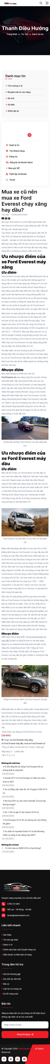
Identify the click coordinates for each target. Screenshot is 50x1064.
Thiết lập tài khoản (17, 174)
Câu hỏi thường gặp (12, 974)
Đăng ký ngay (24, 1034)
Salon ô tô (7, 945)
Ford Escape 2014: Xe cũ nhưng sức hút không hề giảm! (24, 822)
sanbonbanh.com (26, 1048)
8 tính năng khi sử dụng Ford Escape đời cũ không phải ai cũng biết (23, 768)
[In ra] (6, 218)
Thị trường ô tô (15, 86)
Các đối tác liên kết (12, 979)
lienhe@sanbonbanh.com (18, 915)
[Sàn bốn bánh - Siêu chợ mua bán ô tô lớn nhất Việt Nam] (10, 3)
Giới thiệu (7, 935)
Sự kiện (11, 104)
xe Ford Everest (19, 261)
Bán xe (6, 984)
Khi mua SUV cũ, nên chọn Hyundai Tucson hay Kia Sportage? (24, 803)
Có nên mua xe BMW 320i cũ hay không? (23, 848)
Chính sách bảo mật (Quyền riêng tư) (19, 949)
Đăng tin (13, 156)
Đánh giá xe (37, 34)
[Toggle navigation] (47, 3)
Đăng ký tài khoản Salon (21, 162)
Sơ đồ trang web (10, 994)
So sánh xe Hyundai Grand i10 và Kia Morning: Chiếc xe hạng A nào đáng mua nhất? (24, 833)
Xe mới (11, 98)
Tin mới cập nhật (10, 940)
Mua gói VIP (14, 168)
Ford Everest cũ (9, 377)
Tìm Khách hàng (17, 151)
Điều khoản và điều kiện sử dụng (17, 954)
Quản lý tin (14, 145)
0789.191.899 (13, 904)
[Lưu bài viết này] (9, 218)
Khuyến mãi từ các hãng (19, 92)
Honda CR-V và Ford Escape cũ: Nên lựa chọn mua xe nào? (24, 780)
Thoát (12, 180)
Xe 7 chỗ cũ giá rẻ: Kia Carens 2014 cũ (22, 812)
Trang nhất (12, 34)
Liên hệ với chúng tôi (12, 989)
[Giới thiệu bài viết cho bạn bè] (3, 218)
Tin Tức (24, 34)
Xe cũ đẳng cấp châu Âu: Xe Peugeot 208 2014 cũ (25, 791)
